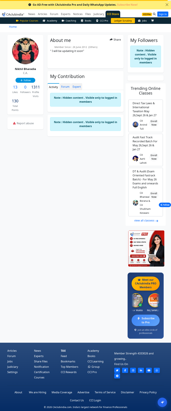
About (18, 392)
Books (88, 20)
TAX (63, 351)
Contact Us (77, 400)
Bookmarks (68, 361)
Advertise (83, 392)
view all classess (144, 220)
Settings (12, 372)
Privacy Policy (148, 392)
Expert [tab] (77, 87)
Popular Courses (29, 20)
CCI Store (113, 14)
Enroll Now (154, 123)
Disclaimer (127, 392)
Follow (27, 80)
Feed (64, 356)
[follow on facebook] (125, 370)
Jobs (144, 20)
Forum (11, 356)
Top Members (69, 367)
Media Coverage (62, 392)
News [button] (31, 14)
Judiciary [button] (99, 14)
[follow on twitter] (117, 370)
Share (117, 39)
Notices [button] (78, 14)
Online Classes (145, 91)
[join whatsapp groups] (157, 370)
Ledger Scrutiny (123, 20)
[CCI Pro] (146, 248)
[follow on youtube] (149, 370)
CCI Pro (104, 20)
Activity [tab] (53, 87)
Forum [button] (54, 14)
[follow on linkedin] (141, 370)
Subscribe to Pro (148, 320)
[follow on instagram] (133, 370)
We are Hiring (37, 392)
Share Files (41, 361)
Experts (39, 356)
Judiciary (12, 367)
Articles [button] (42, 14)
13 (15, 87)
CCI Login (95, 400)
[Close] (167, 4)
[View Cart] (153, 20)
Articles (12, 351)
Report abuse (25, 123)
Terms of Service (105, 392)
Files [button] (88, 14)
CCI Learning (96, 361)
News (37, 351)
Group (95, 367)
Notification (41, 367)
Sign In (163, 14)
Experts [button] (65, 14)
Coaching (71, 20)
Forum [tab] (65, 87)
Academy (52, 20)
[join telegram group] (117, 375)
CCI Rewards (69, 372)
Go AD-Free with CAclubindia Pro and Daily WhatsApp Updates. (85, 5)
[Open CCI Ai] (162, 402)
